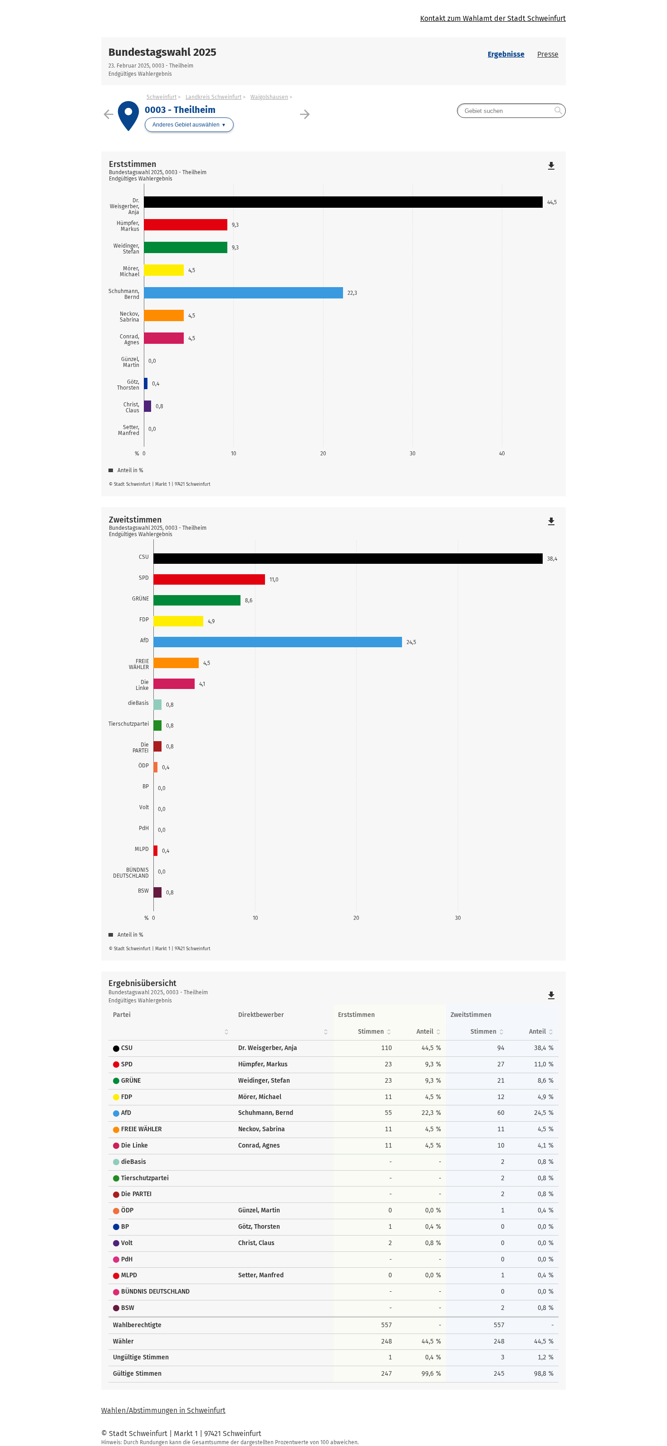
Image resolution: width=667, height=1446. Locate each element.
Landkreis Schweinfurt (213, 97)
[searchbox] (511, 110)
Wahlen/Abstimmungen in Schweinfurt (163, 1410)
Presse (548, 54)
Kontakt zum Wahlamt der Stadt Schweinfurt (493, 18)
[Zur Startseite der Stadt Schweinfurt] (217, 18)
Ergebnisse (506, 54)
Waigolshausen (269, 97)
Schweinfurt (162, 97)
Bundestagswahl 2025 (162, 52)
